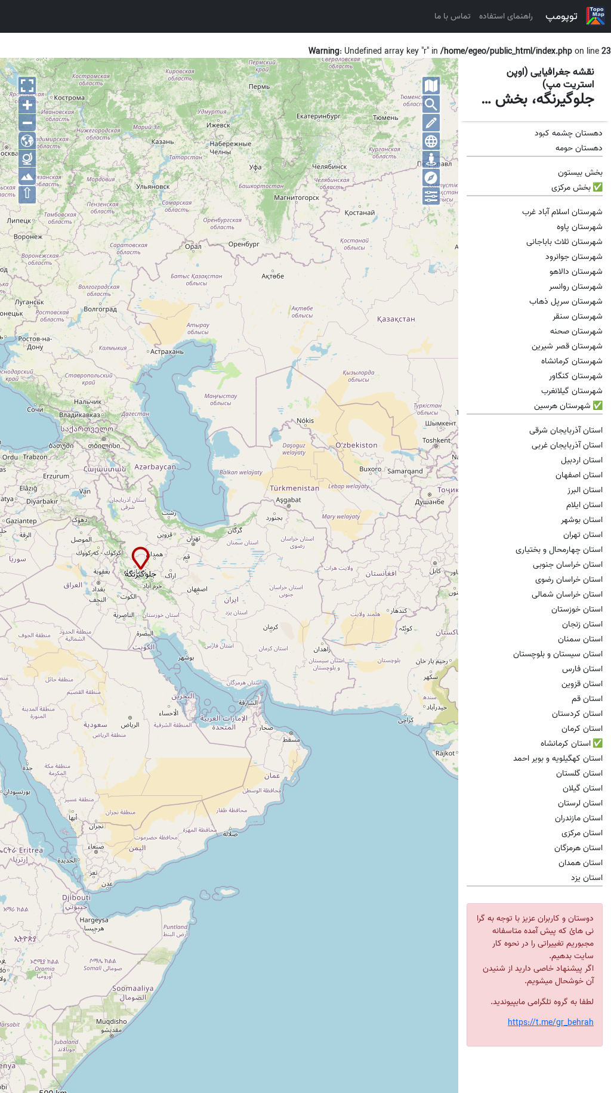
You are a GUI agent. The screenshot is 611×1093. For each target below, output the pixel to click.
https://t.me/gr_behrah (551, 1023)
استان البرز (585, 490)
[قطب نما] (431, 177)
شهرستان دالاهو (576, 272)
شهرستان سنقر (578, 316)
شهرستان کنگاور (576, 376)
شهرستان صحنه (576, 331)
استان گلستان (579, 773)
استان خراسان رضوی (569, 579)
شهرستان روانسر (576, 287)
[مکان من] (431, 159)
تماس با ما (452, 16)
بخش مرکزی (571, 187)
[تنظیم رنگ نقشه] (431, 196)
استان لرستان (580, 803)
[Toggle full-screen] (27, 85)
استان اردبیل (582, 460)
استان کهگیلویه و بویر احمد (558, 758)
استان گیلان (583, 788)
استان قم (587, 699)
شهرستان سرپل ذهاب (566, 301)
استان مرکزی (582, 833)
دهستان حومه (579, 148)
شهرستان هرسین (562, 406)
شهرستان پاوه (580, 227)
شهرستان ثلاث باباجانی (564, 242)
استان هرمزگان (578, 848)
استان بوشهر (582, 520)
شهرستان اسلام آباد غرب (562, 212)
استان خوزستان (577, 609)
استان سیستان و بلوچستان (558, 654)
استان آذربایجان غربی (567, 445)
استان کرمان (582, 729)
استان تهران (583, 535)
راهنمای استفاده (506, 16)
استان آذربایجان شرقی (566, 430)
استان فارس (582, 669)
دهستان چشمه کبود (569, 133)
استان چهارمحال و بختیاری (559, 550)
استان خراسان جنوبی (568, 565)
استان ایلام (584, 505)
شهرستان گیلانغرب (572, 391)
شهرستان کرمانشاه (572, 361)
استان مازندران (579, 818)
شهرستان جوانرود (574, 257)
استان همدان (580, 863)
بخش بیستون (580, 173)
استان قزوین (582, 684)
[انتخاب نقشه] (431, 85)
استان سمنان (580, 639)
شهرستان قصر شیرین (567, 346)
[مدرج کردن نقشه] (431, 141)
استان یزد (587, 878)
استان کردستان (577, 714)
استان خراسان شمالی (567, 594)
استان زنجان (582, 624)
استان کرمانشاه (566, 744)
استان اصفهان (579, 475)
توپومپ (561, 16)
